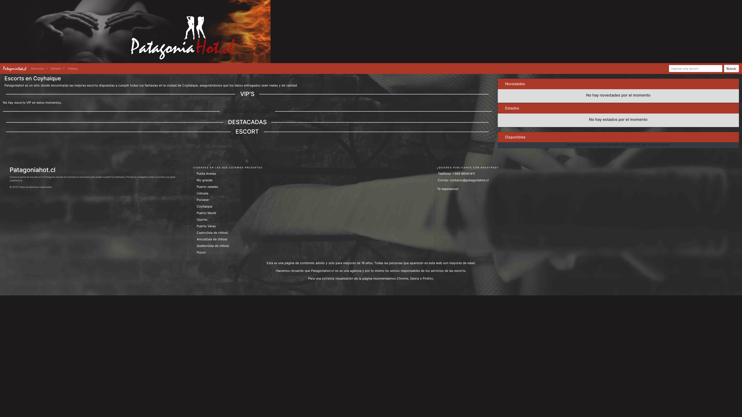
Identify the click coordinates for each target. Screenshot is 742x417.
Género (56, 68)
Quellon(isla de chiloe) (213, 246)
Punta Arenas (206, 173)
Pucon (201, 252)
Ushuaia (202, 193)
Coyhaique (204, 206)
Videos (73, 68)
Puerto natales (207, 187)
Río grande (205, 180)
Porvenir (203, 200)
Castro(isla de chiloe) (212, 233)
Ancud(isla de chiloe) (212, 239)
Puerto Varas (206, 226)
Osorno (202, 219)
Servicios (38, 68)
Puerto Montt (206, 213)
